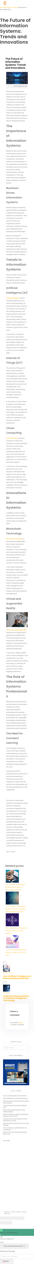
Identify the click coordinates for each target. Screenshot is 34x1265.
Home (2, 7)
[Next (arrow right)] (9, 1222)
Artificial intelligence (13, 298)
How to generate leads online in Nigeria (15, 1095)
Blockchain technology (14, 539)
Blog (5, 7)
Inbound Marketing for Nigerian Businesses (15, 1098)
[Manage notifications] (3, 1261)
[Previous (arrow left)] (3, 1222)
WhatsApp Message (7, 1251)
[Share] (9, 1218)
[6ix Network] (10, 3)
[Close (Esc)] (3, 1218)
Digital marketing (12, 7)
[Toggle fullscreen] (15, 1218)
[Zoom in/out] (21, 1218)
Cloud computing (12, 438)
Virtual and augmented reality (16, 630)
